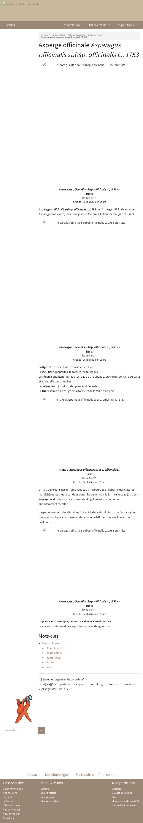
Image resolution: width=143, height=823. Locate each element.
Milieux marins (48, 797)
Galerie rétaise (48, 792)
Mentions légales (58, 774)
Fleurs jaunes (54, 652)
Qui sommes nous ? (13, 788)
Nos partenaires (11, 809)
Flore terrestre (95, 35)
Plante (50, 662)
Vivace (49, 667)
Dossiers (116, 788)
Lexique (44, 788)
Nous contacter (11, 813)
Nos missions (10, 792)
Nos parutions (124, 25)
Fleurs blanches (55, 648)
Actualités (8, 818)
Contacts (33, 774)
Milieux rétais (97, 25)
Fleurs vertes (54, 657)
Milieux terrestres (76, 35)
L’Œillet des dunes (122, 792)
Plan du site (107, 774)
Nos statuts (9, 797)
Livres (115, 797)
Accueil (10, 25)
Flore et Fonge (51, 643)
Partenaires (85, 774)
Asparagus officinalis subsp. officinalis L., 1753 (64, 37)
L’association (71, 25)
